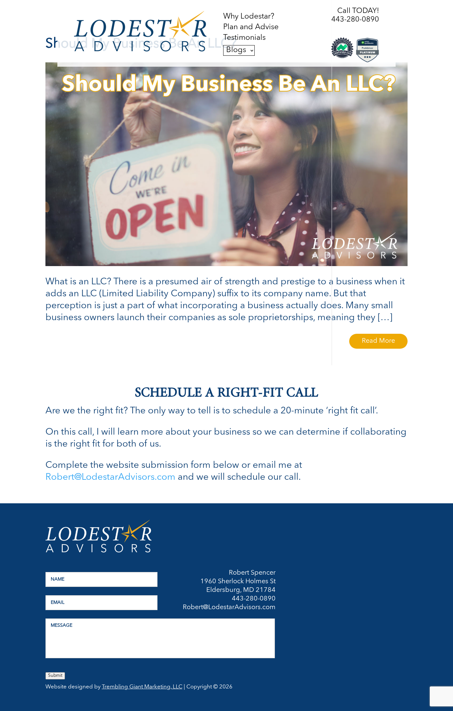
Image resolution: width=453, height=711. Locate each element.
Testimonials (244, 38)
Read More (378, 341)
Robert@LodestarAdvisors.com (110, 477)
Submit (55, 676)
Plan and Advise (251, 27)
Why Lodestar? (248, 17)
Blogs (236, 50)
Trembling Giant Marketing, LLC (142, 687)
